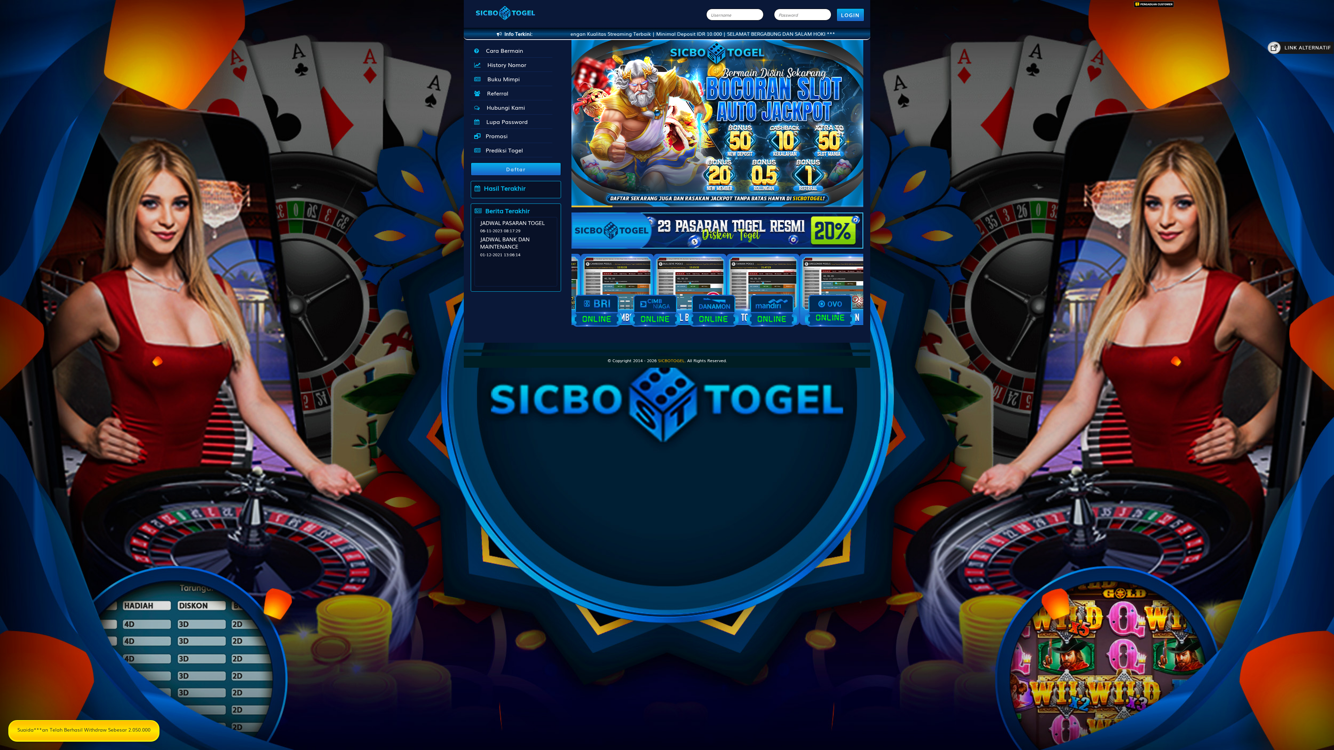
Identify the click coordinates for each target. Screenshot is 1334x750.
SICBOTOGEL (671, 360)
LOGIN (850, 14)
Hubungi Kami (504, 107)
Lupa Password (505, 121)
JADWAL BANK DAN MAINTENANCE (505, 242)
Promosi (496, 136)
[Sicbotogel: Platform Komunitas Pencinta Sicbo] (717, 227)
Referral (496, 93)
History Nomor (505, 64)
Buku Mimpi (502, 79)
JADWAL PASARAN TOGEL (512, 222)
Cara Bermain (503, 50)
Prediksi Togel (503, 150)
